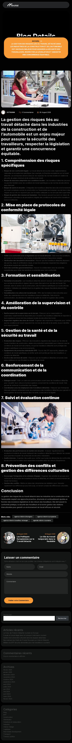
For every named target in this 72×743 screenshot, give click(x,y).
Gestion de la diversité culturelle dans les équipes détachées (24, 638)
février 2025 (7, 670)
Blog (5, 712)
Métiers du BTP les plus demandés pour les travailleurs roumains (26, 643)
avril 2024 (6, 694)
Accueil (36, 41)
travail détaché (37, 171)
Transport (6, 734)
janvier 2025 (7, 672)
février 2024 (7, 699)
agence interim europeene (46, 517)
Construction (8, 717)
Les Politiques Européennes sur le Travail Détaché (25, 539)
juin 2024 (6, 689)
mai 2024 (6, 691)
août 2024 (7, 684)
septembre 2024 (9, 682)
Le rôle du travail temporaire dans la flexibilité (46, 539)
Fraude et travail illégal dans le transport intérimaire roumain (24, 635)
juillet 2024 (7, 687)
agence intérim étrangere (23, 517)
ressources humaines (29, 195)
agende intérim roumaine (42, 520)
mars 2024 (7, 696)
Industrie (6, 724)
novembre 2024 (9, 677)
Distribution (7, 720)
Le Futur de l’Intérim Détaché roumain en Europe (20, 633)
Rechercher (7, 615)
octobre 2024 (8, 679)
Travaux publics (9, 736)
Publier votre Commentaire (19, 600)
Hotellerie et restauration (12, 722)
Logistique (6, 729)
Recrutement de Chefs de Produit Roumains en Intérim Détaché (26, 640)
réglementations (60, 171)
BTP (4, 715)
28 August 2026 (45, 112)
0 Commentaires (27, 112)
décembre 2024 (9, 675)
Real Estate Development (12, 732)
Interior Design (8, 727)
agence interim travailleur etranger (15, 520)
